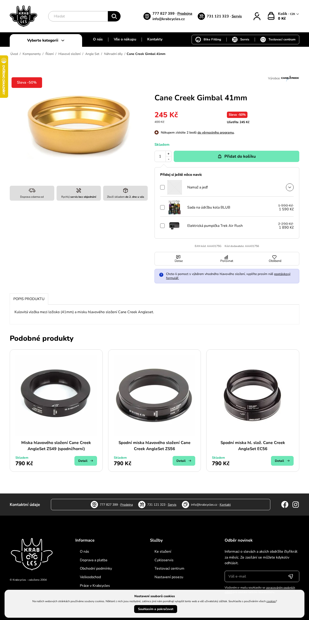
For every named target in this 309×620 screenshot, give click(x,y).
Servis (237, 16)
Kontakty (154, 39)
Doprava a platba (93, 560)
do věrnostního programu (215, 132)
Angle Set (92, 54)
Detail (82, 461)
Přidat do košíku (240, 156)
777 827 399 (164, 13)
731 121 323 (218, 16)
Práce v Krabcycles (95, 585)
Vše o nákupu (125, 39)
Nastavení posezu (168, 577)
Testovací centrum (282, 39)
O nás (98, 39)
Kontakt (225, 505)
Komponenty (32, 54)
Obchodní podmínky (96, 568)
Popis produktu (29, 298)
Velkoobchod (90, 577)
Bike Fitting (212, 39)
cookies (271, 601)
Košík (283, 13)
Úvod (14, 54)
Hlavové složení (69, 54)
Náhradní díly (113, 54)
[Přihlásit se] (290, 576)
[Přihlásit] (257, 16)
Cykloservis (164, 560)
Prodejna (184, 13)
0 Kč (282, 18)
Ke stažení (162, 551)
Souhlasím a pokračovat (155, 609)
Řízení (49, 54)
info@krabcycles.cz (168, 18)
